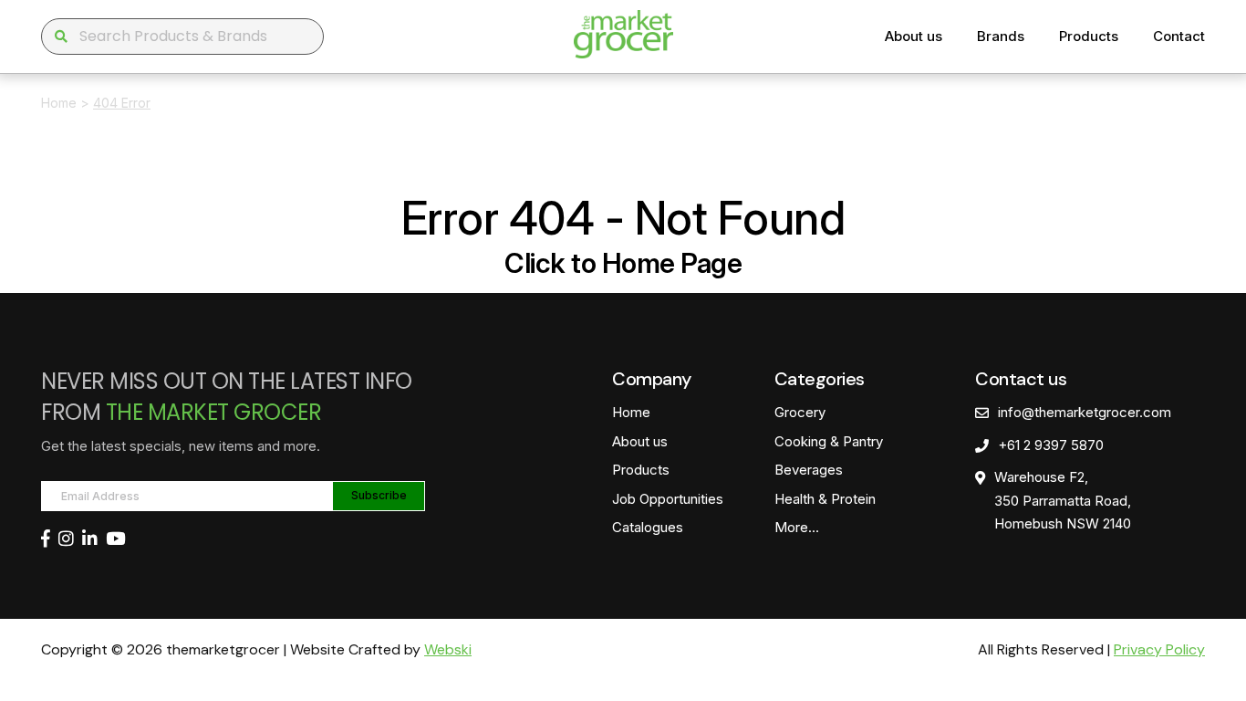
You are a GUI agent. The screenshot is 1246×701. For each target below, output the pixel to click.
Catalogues (647, 527)
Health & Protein (825, 498)
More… (796, 527)
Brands (1000, 36)
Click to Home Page (623, 262)
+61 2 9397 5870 (1051, 445)
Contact (1179, 36)
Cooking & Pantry (828, 441)
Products (1088, 36)
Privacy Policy (1159, 649)
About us (913, 36)
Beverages (808, 469)
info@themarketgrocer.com (1084, 412)
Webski (448, 649)
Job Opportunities (667, 498)
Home (59, 102)
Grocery (799, 412)
